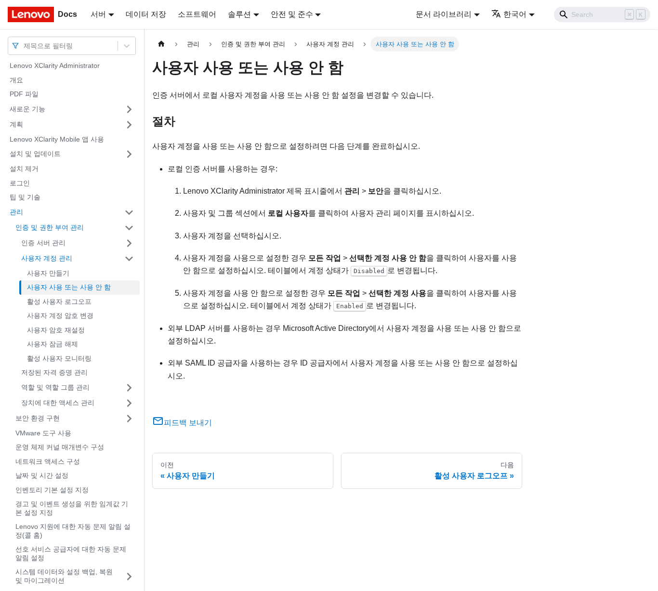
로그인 (20, 183)
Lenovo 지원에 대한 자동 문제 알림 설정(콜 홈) (73, 531)
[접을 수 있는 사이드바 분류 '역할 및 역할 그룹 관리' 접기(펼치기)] (129, 387)
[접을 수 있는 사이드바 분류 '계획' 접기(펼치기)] (129, 124)
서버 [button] (98, 14)
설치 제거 (24, 168)
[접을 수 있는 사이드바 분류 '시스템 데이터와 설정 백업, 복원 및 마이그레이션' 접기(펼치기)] (129, 576)
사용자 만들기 (48, 273)
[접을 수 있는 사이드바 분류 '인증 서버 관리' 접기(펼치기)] (129, 243)
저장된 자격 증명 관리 (54, 372)
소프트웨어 (197, 14)
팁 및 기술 (25, 197)
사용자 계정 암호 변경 (60, 315)
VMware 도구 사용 (43, 433)
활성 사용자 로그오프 (59, 301)
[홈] (161, 44)
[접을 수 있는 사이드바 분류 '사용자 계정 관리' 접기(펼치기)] (129, 258)
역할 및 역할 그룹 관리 (55, 387)
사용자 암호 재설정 (56, 330)
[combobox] (25, 45)
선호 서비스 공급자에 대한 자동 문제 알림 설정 (70, 553)
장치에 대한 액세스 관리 (57, 403)
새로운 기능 (27, 109)
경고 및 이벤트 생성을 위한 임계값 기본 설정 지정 (71, 508)
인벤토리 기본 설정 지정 (52, 490)
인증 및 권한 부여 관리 (49, 227)
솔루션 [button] (239, 14)
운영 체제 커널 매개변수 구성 (59, 447)
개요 (16, 80)
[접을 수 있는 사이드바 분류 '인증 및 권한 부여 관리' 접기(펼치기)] (129, 228)
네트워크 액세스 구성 (47, 461)
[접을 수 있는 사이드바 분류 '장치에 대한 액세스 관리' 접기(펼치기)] (129, 403)
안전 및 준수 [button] (292, 14)
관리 (16, 212)
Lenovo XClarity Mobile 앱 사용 (57, 139)
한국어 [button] (514, 14)
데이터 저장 (146, 14)
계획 (16, 124)
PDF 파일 (24, 94)
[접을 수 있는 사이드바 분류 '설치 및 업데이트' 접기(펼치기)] (129, 154)
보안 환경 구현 (37, 418)
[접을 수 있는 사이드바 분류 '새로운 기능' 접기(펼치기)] (129, 109)
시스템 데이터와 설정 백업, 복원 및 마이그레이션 (64, 576)
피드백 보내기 (188, 423)
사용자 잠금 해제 (52, 344)
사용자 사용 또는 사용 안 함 (69, 287)
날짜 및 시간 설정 (41, 475)
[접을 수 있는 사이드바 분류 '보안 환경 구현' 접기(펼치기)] (129, 418)
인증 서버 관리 (43, 243)
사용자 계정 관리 (46, 258)
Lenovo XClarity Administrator (55, 65)
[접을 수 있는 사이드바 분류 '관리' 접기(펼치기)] (129, 212)
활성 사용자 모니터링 (59, 358)
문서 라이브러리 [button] (444, 14)
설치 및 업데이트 (35, 154)
